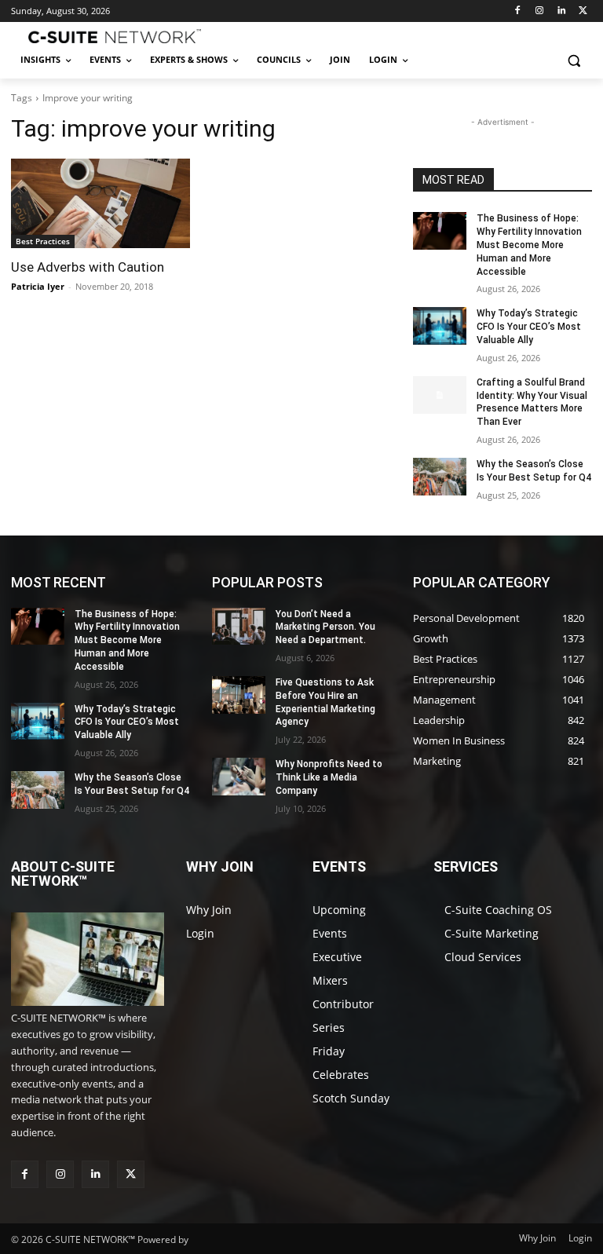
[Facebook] (518, 11)
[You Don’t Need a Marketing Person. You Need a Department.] (238, 626)
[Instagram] (540, 11)
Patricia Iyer (37, 286)
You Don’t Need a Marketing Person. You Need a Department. (325, 627)
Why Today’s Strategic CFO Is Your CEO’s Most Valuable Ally (529, 326)
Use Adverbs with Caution (87, 267)
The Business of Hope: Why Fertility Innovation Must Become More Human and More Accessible (529, 244)
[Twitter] (583, 11)
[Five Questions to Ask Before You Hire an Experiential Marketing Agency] (238, 695)
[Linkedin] (561, 11)
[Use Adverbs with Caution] (100, 203)
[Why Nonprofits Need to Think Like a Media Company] (238, 776)
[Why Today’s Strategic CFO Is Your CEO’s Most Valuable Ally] (439, 326)
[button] (573, 60)
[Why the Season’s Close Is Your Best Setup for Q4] (439, 476)
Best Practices (43, 241)
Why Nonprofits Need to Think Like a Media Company (329, 777)
